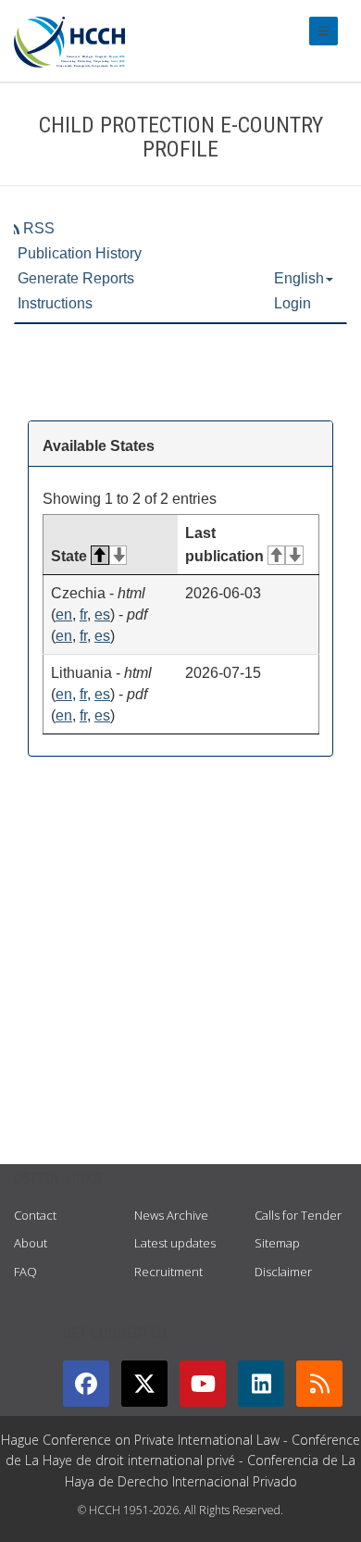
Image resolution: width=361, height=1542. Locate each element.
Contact (35, 1215)
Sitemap (277, 1243)
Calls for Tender (298, 1215)
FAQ (25, 1271)
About (30, 1243)
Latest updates (175, 1243)
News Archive (171, 1215)
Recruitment (168, 1271)
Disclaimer (283, 1271)
